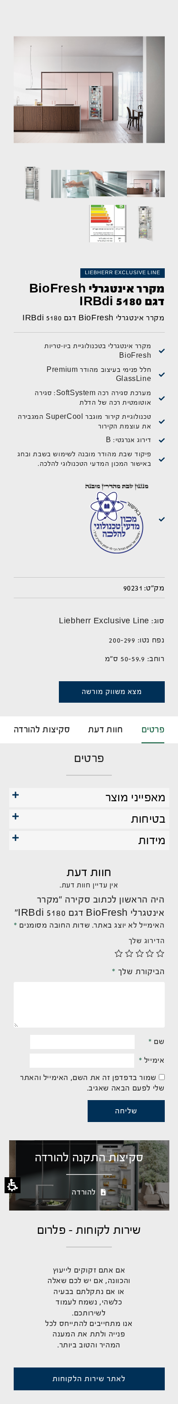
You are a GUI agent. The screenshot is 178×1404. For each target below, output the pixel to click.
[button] (89, 798)
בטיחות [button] (148, 819)
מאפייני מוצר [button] (135, 797)
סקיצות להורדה (42, 730)
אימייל (152, 1060)
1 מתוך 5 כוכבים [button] (161, 953)
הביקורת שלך (138, 971)
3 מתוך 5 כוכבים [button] (140, 953)
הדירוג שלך (147, 941)
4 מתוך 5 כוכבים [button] (130, 953)
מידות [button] (152, 840)
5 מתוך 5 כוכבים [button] (119, 953)
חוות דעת (105, 730)
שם (156, 1041)
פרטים (153, 730)
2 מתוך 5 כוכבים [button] (150, 953)
